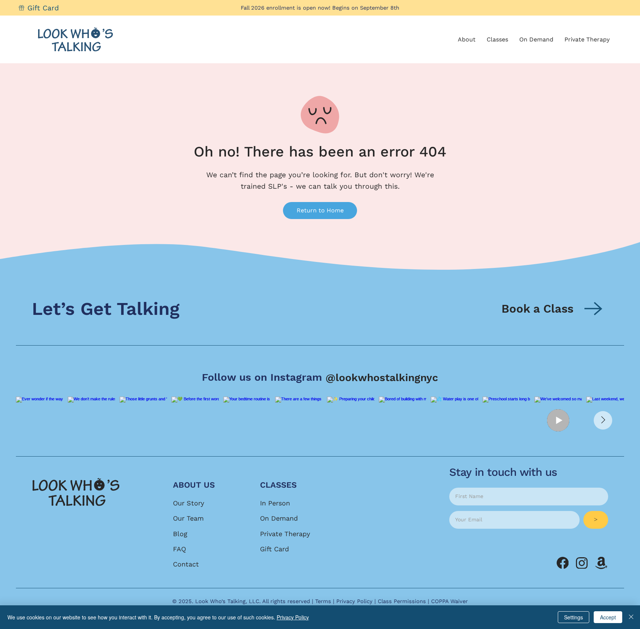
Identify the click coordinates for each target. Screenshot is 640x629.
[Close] (631, 617)
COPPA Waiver (449, 601)
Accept (608, 617)
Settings (573, 617)
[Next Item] (603, 420)
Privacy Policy (354, 601)
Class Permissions (402, 601)
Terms (323, 601)
